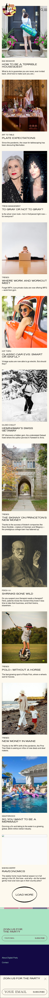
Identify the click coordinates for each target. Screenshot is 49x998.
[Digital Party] (9, 9)
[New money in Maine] (24, 717)
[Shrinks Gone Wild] (24, 571)
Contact (5, 962)
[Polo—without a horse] (24, 644)
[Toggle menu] (45, 9)
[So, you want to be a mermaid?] (24, 793)
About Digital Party (10, 957)
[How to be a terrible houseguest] (24, 40)
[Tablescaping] (24, 113)
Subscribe (39, 992)
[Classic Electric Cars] (24, 330)
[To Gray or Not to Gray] (24, 184)
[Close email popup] (45, 979)
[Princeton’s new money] (24, 487)
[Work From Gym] (24, 256)
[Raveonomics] (24, 858)
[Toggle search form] (42, 9)
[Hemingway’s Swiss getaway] (24, 404)
